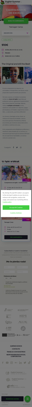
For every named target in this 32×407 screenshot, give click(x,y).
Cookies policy (7, 202)
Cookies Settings (16, 213)
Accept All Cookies (15, 207)
